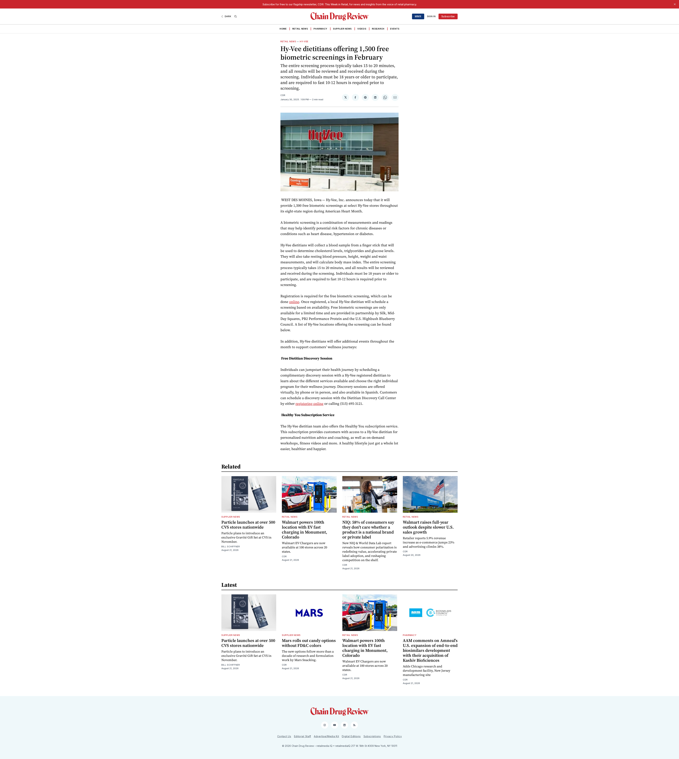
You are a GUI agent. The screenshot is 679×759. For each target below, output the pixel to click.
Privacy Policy (393, 736)
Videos (361, 28)
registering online (309, 403)
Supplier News (342, 28)
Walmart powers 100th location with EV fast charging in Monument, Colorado (304, 529)
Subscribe (448, 16)
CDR (282, 95)
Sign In (431, 16)
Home (283, 28)
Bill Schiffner (230, 546)
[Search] (235, 16)
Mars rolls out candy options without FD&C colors (309, 643)
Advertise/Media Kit (326, 736)
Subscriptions (372, 736)
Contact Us (284, 736)
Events (394, 28)
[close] (675, 4)
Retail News (300, 28)
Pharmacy (320, 28)
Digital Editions (351, 736)
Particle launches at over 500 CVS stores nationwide (248, 524)
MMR (418, 16)
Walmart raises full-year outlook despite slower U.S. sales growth (428, 527)
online (294, 301)
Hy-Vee (304, 41)
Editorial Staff (302, 736)
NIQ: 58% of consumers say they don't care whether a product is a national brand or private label (368, 529)
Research (378, 28)
